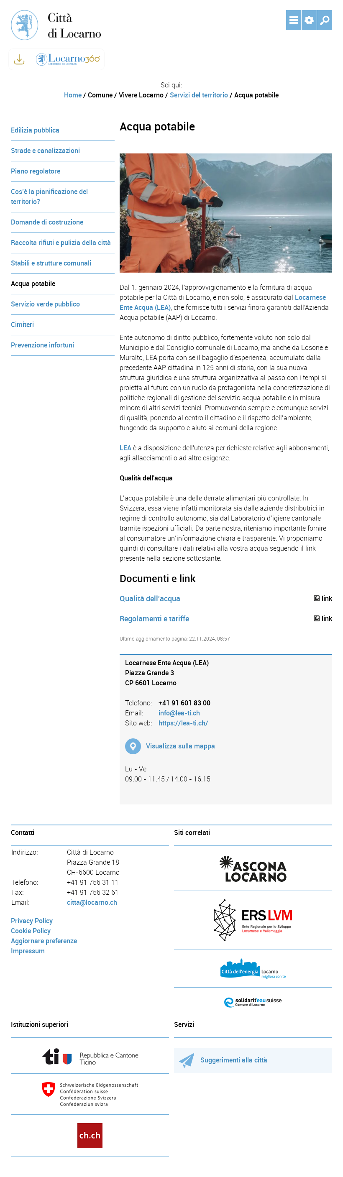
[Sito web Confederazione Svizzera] (90, 1094)
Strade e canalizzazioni (45, 151)
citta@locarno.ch (92, 902)
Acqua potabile (33, 284)
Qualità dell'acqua (150, 598)
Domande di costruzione (47, 222)
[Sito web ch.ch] (90, 1135)
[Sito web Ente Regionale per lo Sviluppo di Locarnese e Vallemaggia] (253, 920)
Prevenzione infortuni (42, 345)
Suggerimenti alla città (233, 1060)
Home (73, 95)
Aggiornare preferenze (44, 941)
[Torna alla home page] (56, 24)
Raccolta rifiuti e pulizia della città (61, 243)
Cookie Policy (31, 931)
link (327, 599)
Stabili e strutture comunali (51, 263)
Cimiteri (22, 325)
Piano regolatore (35, 171)
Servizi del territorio (199, 95)
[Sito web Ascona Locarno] (253, 869)
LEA (125, 448)
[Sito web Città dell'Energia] (253, 968)
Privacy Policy (32, 921)
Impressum (28, 951)
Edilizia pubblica (35, 130)
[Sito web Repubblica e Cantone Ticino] (90, 1056)
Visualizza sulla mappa (180, 746)
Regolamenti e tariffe (154, 618)
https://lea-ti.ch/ (183, 723)
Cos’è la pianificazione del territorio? (49, 197)
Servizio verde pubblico (45, 304)
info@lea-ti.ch (179, 713)
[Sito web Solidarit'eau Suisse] (253, 1002)
